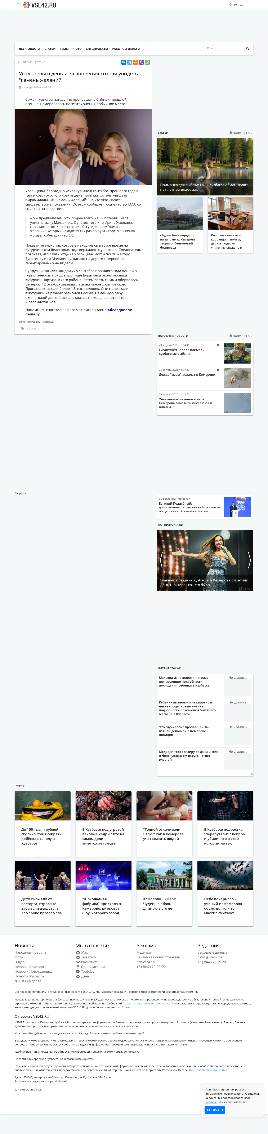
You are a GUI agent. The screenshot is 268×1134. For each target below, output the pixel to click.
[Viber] (141, 62)
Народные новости (173, 336)
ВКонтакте (89, 962)
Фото (19, 957)
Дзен (84, 976)
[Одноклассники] (135, 62)
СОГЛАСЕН (215, 1110)
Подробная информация (211, 1070)
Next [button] (249, 560)
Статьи (163, 133)
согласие (211, 1102)
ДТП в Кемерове (28, 981)
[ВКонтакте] (123, 62)
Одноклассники (93, 966)
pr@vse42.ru (146, 962)
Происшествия (34, 62)
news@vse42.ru (209, 957)
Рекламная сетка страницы (158, 957)
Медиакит (144, 952)
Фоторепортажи (170, 525)
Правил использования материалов (145, 1003)
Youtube (87, 971)
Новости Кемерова (30, 966)
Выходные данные (212, 952)
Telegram (88, 957)
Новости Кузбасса (29, 976)
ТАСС (132, 204)
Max (84, 952)
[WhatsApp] (147, 62)
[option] (205, 560)
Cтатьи (20, 786)
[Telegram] (129, 62)
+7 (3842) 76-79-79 (211, 962)
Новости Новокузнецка (34, 971)
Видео (20, 962)
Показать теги (35, 329)
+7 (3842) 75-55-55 (151, 966)
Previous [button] (161, 560)
